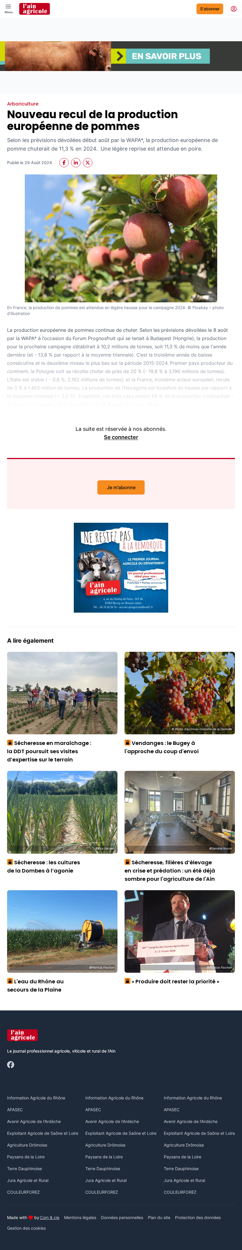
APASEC (15, 1109)
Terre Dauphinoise (24, 1168)
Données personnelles (122, 1217)
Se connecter (121, 437)
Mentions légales (80, 1217)
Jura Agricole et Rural (27, 1180)
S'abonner (210, 8)
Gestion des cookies (26, 1228)
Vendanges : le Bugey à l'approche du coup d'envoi (162, 747)
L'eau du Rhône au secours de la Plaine (35, 985)
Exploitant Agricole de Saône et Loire (42, 1133)
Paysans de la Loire (26, 1156)
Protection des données (198, 1217)
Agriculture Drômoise (27, 1144)
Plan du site (159, 1217)
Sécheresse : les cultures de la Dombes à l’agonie (43, 866)
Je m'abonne (121, 487)
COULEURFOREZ (23, 1192)
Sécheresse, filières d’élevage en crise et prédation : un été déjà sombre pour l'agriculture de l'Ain (170, 871)
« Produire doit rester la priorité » (173, 981)
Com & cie (49, 1217)
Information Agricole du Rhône (36, 1097)
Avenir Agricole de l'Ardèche (34, 1121)
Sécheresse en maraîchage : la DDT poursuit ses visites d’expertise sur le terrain (49, 751)
